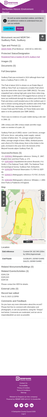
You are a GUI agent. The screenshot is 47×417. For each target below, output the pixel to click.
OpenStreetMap (33, 239)
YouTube (26, 405)
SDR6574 (8, 175)
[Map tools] (3, 205)
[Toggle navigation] (43, 11)
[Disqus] (23, 347)
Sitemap (23, 392)
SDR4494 (8, 180)
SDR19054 (9, 162)
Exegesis (21, 397)
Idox (28, 397)
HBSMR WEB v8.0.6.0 (23, 399)
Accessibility (23, 385)
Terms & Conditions (23, 390)
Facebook (16, 405)
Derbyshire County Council (22, 411)
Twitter (21, 405)
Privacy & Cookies (23, 388)
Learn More (9, 29)
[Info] (3, 201)
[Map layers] (3, 193)
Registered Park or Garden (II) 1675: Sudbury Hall (20, 57)
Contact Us (23, 383)
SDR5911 (8, 156)
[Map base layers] (3, 197)
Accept (20, 29)
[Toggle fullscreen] (42, 192)
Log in (23, 414)
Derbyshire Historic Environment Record (17, 11)
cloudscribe (37, 399)
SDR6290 (8, 169)
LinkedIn (32, 405)
